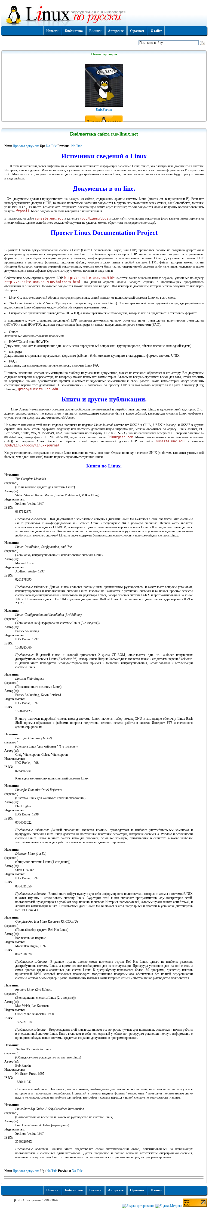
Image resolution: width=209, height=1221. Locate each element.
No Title (51, 146)
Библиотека (74, 31)
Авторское (116, 31)
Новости (52, 31)
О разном (137, 31)
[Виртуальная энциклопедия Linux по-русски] (104, 14)
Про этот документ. (26, 1171)
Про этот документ (26, 146)
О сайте (156, 31)
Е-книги (95, 31)
